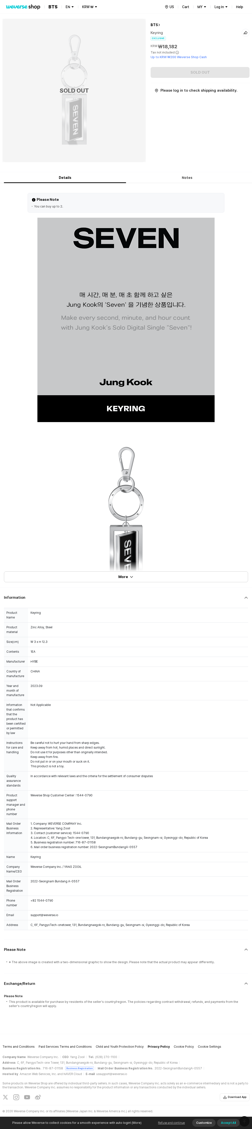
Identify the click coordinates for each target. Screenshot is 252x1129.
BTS (154, 25)
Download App (237, 1097)
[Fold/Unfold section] (126, 597)
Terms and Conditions (18, 1046)
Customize (204, 1123)
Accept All (228, 1123)
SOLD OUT (200, 72)
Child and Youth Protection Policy (120, 1046)
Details (65, 178)
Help (239, 7)
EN (68, 7)
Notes (187, 178)
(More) (137, 1123)
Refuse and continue (171, 1123)
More (123, 577)
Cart (185, 7)
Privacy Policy (159, 1046)
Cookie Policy (184, 1046)
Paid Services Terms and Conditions (65, 1046)
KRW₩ (88, 7)
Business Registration (79, 1068)
